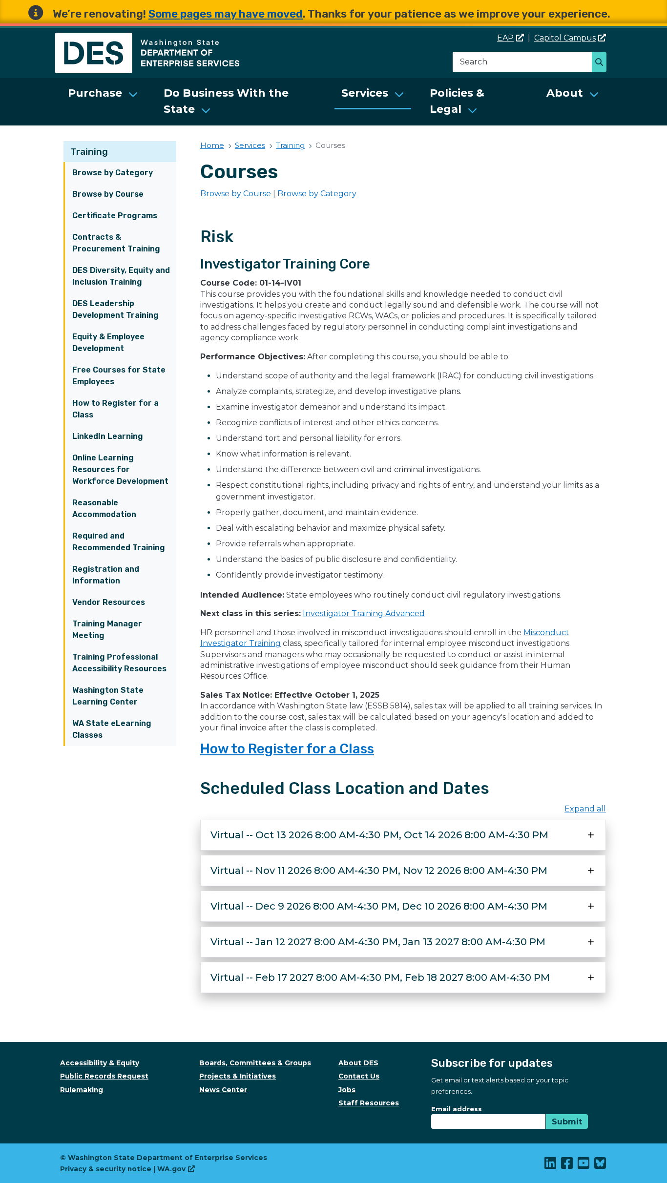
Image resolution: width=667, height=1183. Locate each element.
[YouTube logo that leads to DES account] (584, 1165)
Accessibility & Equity (99, 1063)
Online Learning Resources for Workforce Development (120, 469)
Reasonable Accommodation (104, 508)
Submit (567, 1121)
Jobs (346, 1090)
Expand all (585, 808)
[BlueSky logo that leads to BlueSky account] (600, 1165)
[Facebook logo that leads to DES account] (567, 1165)
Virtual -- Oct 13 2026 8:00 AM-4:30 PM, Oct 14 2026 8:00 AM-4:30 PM (379, 835)
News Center (223, 1090)
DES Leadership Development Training (115, 309)
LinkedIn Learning (107, 436)
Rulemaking (81, 1090)
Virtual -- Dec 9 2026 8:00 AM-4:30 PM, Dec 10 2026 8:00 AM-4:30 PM (378, 906)
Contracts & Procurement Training (116, 242)
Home (212, 145)
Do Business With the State (226, 101)
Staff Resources (368, 1103)
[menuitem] (103, 101)
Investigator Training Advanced (364, 613)
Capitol (565, 37)
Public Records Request (104, 1076)
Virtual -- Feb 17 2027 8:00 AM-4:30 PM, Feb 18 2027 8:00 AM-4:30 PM (380, 977)
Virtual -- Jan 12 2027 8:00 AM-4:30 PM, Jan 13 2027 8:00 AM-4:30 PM (377, 942)
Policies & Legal (457, 101)
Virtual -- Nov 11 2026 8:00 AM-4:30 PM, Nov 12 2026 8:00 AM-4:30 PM (378, 870)
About (564, 93)
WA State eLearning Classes (111, 729)
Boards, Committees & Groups (255, 1063)
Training (89, 151)
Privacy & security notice (105, 1169)
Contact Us (358, 1076)
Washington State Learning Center (108, 695)
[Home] (147, 38)
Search (602, 63)
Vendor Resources (108, 602)
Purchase (95, 93)
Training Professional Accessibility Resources (119, 662)
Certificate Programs (114, 215)
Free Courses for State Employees (119, 375)
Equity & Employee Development (108, 342)
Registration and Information (105, 574)
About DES (358, 1063)
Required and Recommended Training (118, 541)
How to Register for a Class (115, 408)
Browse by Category (112, 172)
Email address (456, 1109)
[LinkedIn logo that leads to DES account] (550, 1165)
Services (364, 93)
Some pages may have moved (225, 14)
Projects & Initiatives (237, 1076)
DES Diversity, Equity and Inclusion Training (121, 276)
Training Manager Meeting (107, 629)
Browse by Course (108, 194)
